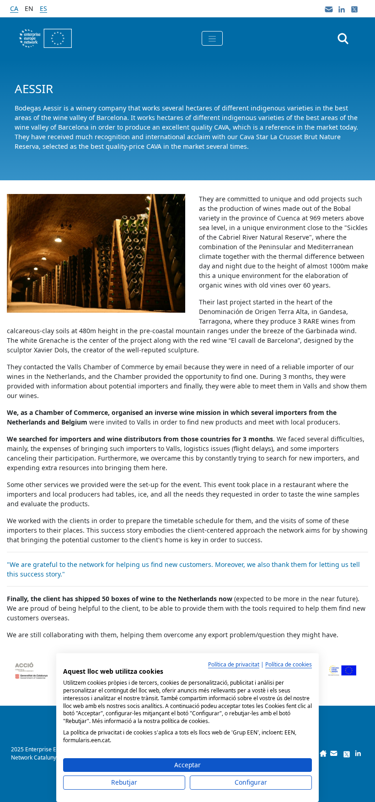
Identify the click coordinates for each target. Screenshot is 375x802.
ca (14, 8)
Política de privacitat (233, 664)
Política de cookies (288, 664)
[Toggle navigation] (212, 38)
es (43, 8)
